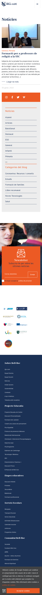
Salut (7, 201)
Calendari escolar (10, 524)
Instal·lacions (9, 385)
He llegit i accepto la (18, 281)
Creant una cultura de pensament (15, 424)
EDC (6, 458)
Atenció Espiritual (10, 563)
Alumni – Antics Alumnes (13, 556)
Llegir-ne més (12, 81)
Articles (8, 123)
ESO (7, 139)
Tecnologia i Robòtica (11, 454)
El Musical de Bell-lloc (12, 470)
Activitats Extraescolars (12, 520)
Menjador (8, 509)
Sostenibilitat (9, 388)
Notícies (7, 381)
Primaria (12, 50)
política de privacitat (25, 281)
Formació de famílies (14, 184)
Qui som (7, 369)
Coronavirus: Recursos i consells (19, 173)
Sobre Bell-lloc (12, 363)
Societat (7, 544)
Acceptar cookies (23, 591)
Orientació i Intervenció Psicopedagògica (18, 439)
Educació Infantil (10, 482)
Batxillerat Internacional (12, 435)
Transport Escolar (10, 513)
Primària (7, 485)
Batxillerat (10, 128)
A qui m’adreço (9, 396)
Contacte (7, 392)
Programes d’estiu (10, 532)
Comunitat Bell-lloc (15, 538)
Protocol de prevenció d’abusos (15, 431)
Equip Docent (9, 377)
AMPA (6, 552)
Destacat (9, 134)
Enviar (32, 274)
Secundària (8, 489)
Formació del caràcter (12, 420)
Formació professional (12, 497)
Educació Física (9, 466)
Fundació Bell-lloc (10, 548)
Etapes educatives (14, 475)
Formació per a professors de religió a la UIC (19, 55)
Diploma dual (9, 443)
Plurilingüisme (9, 447)
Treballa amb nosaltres (12, 400)
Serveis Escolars (13, 503)
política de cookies (8, 585)
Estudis (8, 179)
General (5, 50)
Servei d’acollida (10, 517)
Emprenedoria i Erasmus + (13, 462)
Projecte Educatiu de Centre (13, 412)
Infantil (8, 150)
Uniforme (8, 528)
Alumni (8, 117)
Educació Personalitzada (12, 416)
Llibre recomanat (12, 190)
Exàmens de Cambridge (12, 450)
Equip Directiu (9, 373)
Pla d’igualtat (9, 427)
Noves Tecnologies (13, 195)
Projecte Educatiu (14, 406)
